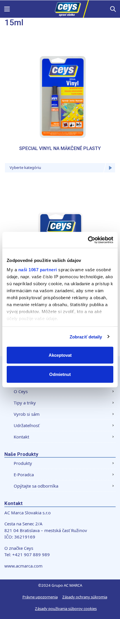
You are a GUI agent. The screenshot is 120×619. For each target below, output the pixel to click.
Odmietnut (60, 374)
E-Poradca (24, 474)
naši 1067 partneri (37, 269)
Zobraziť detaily (86, 336)
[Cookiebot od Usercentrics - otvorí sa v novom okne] (87, 240)
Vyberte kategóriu (25, 167)
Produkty (23, 463)
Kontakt (21, 437)
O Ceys (21, 391)
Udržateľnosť (26, 425)
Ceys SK (60, 9)
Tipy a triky (25, 403)
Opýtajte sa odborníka (36, 486)
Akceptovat (60, 355)
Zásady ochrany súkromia (84, 597)
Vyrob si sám (27, 414)
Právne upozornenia (40, 597)
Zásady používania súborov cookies (66, 608)
